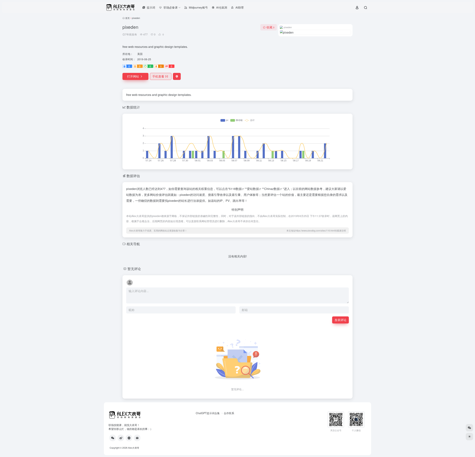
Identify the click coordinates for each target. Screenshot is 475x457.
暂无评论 (134, 268)
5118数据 (235, 189)
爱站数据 (253, 189)
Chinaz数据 (272, 189)
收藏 (270, 27)
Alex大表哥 (133, 447)
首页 (127, 17)
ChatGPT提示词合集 (208, 413)
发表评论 (340, 320)
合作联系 (229, 413)
